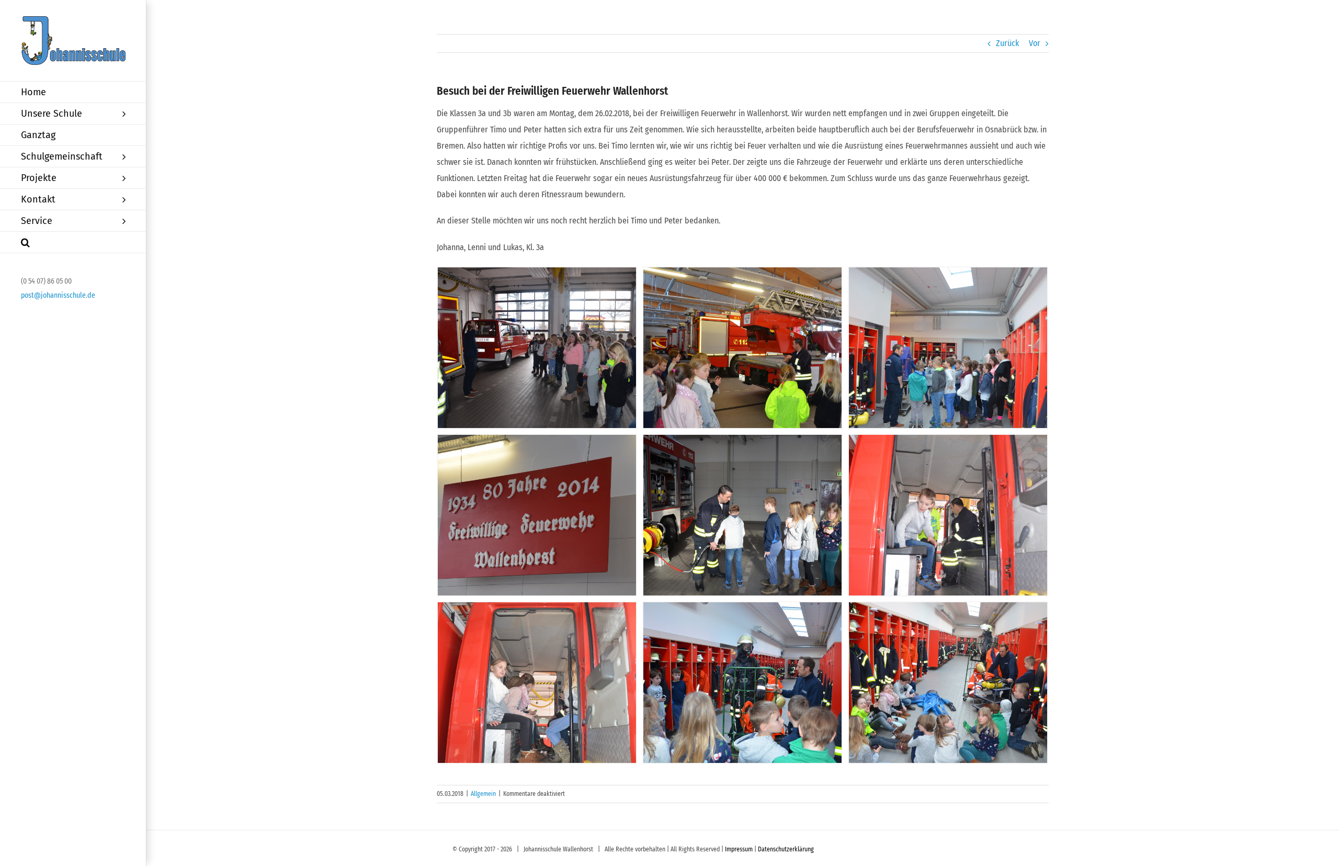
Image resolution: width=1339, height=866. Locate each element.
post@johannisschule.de (58, 295)
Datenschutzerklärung (786, 849)
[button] (73, 242)
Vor (1034, 43)
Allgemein (483, 793)
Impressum (739, 849)
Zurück (1007, 43)
